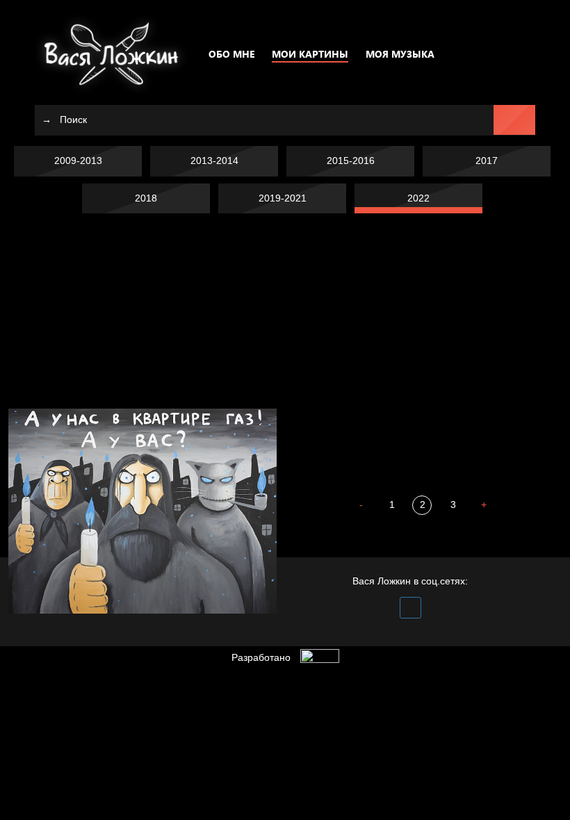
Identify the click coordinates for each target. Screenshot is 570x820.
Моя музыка (400, 53)
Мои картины (310, 53)
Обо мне (231, 53)
